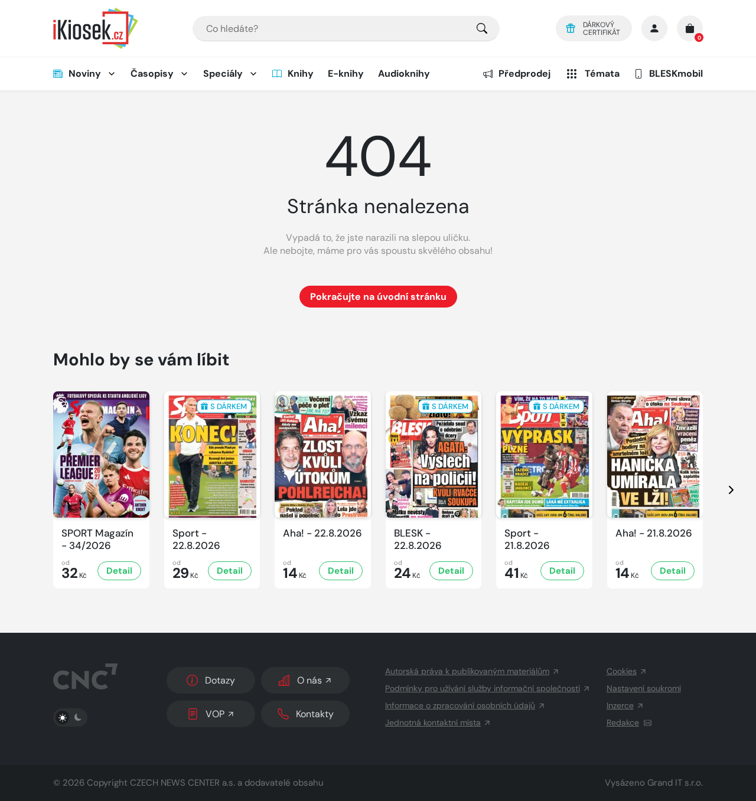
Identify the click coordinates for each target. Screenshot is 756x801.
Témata (602, 73)
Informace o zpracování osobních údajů (460, 705)
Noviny (85, 73)
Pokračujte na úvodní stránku (378, 296)
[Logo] (95, 28)
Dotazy (220, 680)
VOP (215, 714)
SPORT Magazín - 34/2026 (97, 539)
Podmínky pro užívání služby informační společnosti (482, 688)
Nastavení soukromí (644, 688)
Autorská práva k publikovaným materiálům (467, 671)
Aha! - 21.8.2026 (653, 533)
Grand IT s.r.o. (675, 783)
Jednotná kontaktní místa (433, 722)
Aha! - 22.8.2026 (322, 533)
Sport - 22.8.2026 (196, 539)
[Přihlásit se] (654, 28)
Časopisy (152, 73)
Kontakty (315, 714)
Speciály (223, 73)
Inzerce (620, 705)
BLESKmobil (676, 73)
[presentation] (720, 490)
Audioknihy (404, 73)
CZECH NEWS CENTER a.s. (182, 783)
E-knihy (346, 73)
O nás (309, 680)
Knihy (301, 73)
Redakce (623, 722)
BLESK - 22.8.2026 (418, 539)
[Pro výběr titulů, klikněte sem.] (482, 28)
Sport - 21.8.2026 (527, 539)
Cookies (622, 671)
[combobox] (346, 28)
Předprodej (524, 73)
